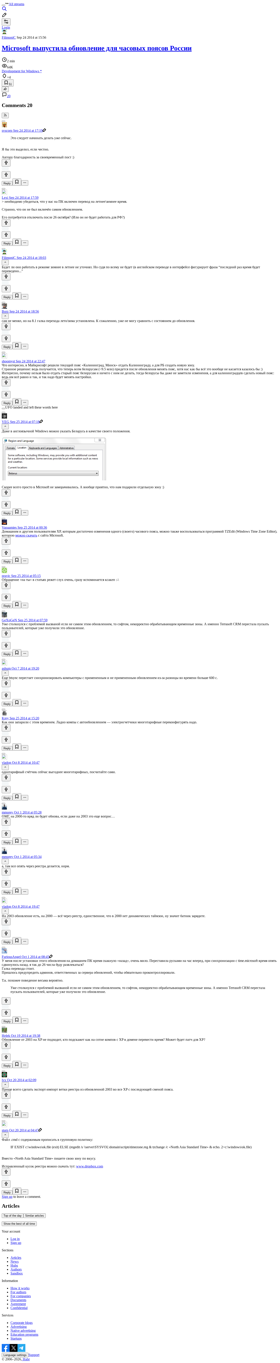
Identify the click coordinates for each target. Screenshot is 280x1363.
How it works (20, 1288)
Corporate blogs (21, 1323)
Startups (16, 1338)
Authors (16, 1269)
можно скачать (26, 535)
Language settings (15, 1355)
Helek (6, 1035)
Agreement (18, 1304)
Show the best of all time (19, 1223)
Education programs (24, 1334)
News (14, 1261)
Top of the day (13, 1215)
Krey (5, 718)
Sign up (7, 1196)
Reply (7, 183)
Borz (5, 311)
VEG (5, 422)
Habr (26, 1359)
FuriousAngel (11, 957)
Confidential (19, 1308)
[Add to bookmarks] (16, 182)
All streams (16, 4)
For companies (20, 1296)
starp (5, 1130)
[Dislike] (6, 174)
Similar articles (34, 1215)
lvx (4, 1080)
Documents (18, 1300)
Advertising (18, 1326)
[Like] (6, 162)
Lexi (5, 197)
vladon (6, 762)
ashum (6, 668)
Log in (15, 1239)
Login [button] (6, 27)
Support (33, 1355)
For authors (18, 1292)
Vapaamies (9, 527)
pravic (6, 576)
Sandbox (16, 1273)
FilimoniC (9, 37)
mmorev (7, 812)
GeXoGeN (9, 620)
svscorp (7, 130)
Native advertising (23, 1330)
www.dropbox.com (89, 1166)
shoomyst (8, 361)
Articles (15, 1257)
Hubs (14, 1265)
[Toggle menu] (3, 5)
